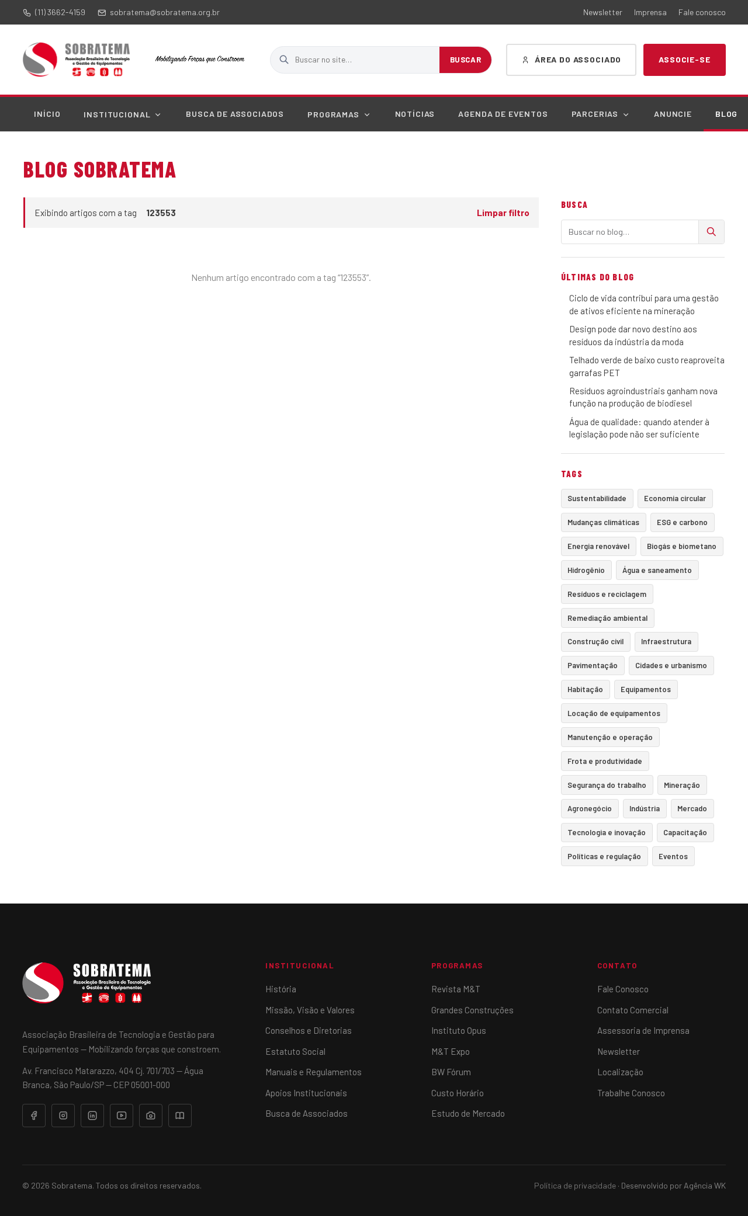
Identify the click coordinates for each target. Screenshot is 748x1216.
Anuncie (673, 114)
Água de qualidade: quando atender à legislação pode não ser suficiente (639, 427)
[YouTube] (121, 1115)
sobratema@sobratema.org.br (165, 12)
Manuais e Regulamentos (313, 1071)
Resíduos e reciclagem (606, 594)
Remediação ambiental (607, 618)
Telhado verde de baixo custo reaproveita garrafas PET (647, 366)
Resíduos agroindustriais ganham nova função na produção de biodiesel (643, 396)
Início (47, 114)
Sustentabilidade (596, 498)
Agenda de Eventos (503, 114)
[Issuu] (180, 1115)
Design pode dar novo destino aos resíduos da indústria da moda (633, 335)
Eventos (673, 856)
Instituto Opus (458, 1030)
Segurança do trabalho (606, 785)
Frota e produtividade (604, 761)
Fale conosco (702, 12)
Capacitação (685, 832)
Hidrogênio (586, 570)
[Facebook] (34, 1115)
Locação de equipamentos (613, 713)
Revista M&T (455, 989)
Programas (333, 114)
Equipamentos (646, 689)
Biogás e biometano (681, 546)
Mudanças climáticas (603, 522)
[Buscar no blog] (711, 232)
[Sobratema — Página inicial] (76, 59)
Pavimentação (592, 665)
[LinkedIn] (92, 1115)
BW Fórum (451, 1071)
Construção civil (595, 641)
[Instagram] (63, 1115)
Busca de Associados (235, 114)
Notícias (415, 114)
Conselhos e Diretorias (308, 1030)
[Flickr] (150, 1115)
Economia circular (675, 498)
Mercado (692, 808)
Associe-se (684, 59)
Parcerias (595, 114)
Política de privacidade (575, 1185)
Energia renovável (598, 546)
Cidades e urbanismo (671, 665)
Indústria (644, 808)
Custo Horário (457, 1093)
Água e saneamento (657, 570)
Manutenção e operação (610, 737)
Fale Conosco (623, 989)
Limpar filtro (503, 212)
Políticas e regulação (604, 856)
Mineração (682, 785)
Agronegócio (589, 808)
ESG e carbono (682, 522)
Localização (620, 1071)
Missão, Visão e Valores (310, 1010)
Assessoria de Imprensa (643, 1030)
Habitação (585, 689)
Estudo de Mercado (468, 1113)
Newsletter (602, 12)
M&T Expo (450, 1051)
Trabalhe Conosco (631, 1093)
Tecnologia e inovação (606, 832)
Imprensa (650, 12)
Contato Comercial (633, 1010)
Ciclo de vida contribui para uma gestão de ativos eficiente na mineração (644, 304)
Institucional (117, 114)
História (280, 989)
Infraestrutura (666, 641)
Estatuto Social (295, 1051)
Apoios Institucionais (306, 1093)
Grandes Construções (472, 1010)
